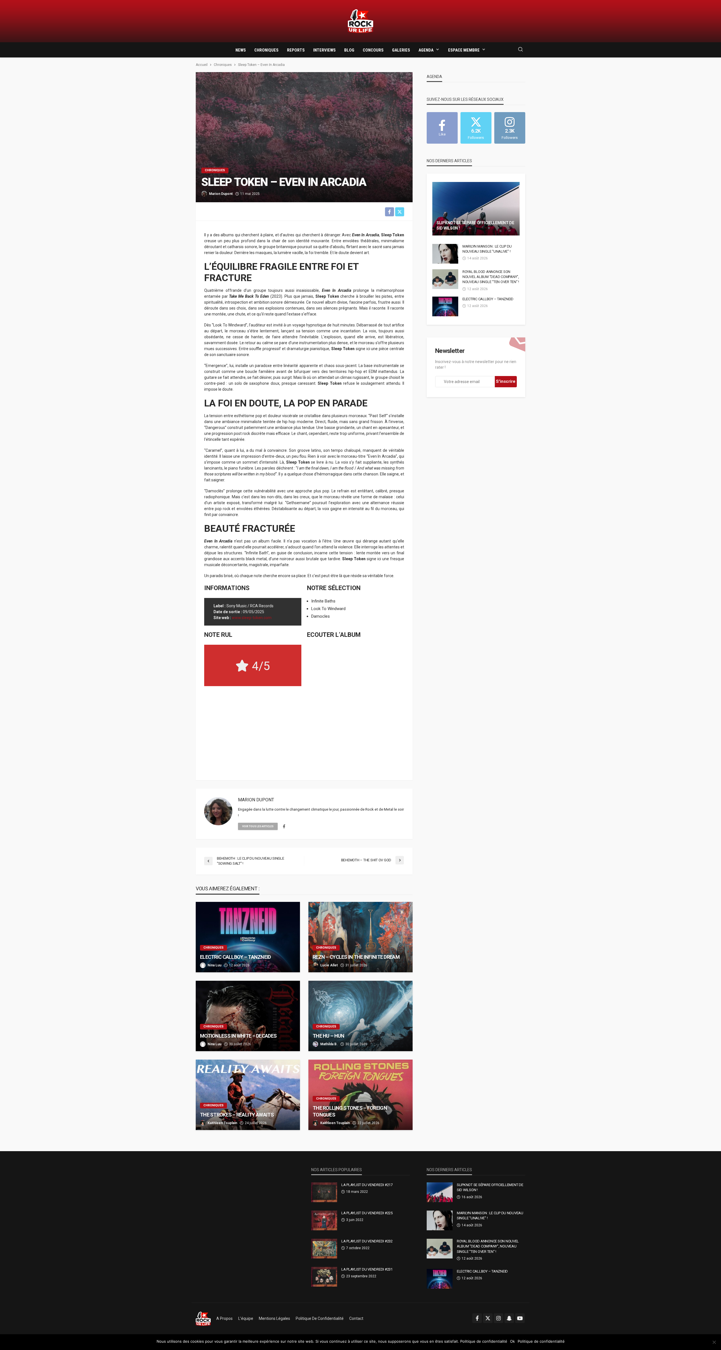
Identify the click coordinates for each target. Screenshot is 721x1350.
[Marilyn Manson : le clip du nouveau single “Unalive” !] (445, 254)
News (240, 50)
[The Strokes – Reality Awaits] (248, 1095)
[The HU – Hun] (360, 1016)
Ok (512, 1341)
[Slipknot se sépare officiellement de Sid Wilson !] (476, 208)
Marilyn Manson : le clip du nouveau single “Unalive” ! (487, 248)
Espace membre (464, 50)
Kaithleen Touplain (222, 1123)
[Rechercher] (520, 49)
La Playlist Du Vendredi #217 (367, 1185)
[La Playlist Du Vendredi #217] (324, 1192)
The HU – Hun (328, 1036)
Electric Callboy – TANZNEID (235, 957)
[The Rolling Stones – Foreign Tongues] (360, 1095)
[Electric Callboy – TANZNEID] (248, 937)
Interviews (324, 50)
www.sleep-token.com (252, 617)
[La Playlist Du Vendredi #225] (324, 1220)
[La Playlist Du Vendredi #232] (324, 1248)
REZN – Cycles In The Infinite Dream (356, 957)
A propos (224, 1318)
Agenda (426, 50)
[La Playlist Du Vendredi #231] (324, 1277)
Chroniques (266, 50)
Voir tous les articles (257, 826)
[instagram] (498, 1318)
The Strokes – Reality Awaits (237, 1115)
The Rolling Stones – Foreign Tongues (350, 1111)
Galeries (401, 50)
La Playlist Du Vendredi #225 (367, 1213)
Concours (373, 50)
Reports (296, 50)
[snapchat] (509, 1318)
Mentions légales (274, 1318)
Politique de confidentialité (320, 1318)
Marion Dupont (221, 194)
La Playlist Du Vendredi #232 (367, 1241)
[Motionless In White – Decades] (248, 1016)
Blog (349, 50)
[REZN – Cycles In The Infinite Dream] (360, 937)
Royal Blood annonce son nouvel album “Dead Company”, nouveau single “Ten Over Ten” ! (490, 277)
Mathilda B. (329, 1044)
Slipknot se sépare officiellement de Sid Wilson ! (475, 226)
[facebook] (284, 827)
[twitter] (488, 1318)
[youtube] (520, 1318)
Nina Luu (214, 965)
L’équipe (245, 1318)
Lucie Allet (329, 965)
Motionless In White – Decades (238, 1036)
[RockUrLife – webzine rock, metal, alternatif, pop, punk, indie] (203, 1318)
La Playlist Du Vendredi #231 (367, 1269)
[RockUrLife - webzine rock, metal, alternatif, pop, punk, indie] (360, 21)
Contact (356, 1318)
